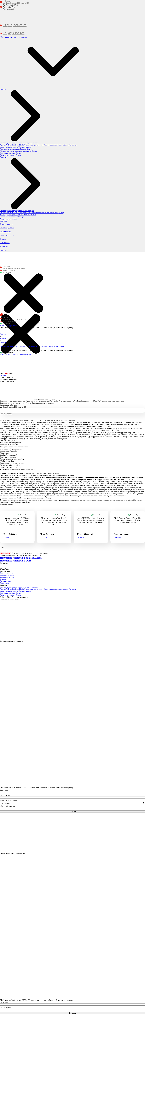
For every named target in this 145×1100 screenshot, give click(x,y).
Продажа (3, 342)
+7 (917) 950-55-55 (15, 25)
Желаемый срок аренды (9, 806)
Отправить (72, 811)
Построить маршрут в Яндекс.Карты (21, 557)
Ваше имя (4, 790)
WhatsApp (7, 272)
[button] (8, 326)
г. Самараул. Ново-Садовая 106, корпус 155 (16, 2)
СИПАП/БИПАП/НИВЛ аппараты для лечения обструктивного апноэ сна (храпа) (32, 346)
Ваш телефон (5, 795)
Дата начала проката (8, 801)
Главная (3, 334)
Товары (3, 338)
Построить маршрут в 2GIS (15, 560)
